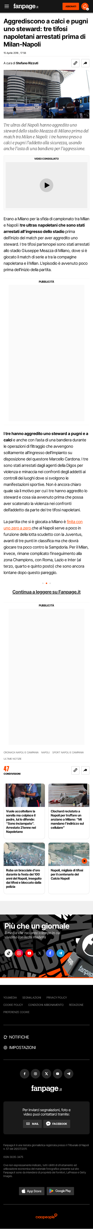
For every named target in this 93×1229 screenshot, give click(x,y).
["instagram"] (19, 953)
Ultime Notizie (12, 759)
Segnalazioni (31, 997)
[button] (85, 63)
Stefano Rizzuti (27, 63)
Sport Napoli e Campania (68, 752)
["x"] (40, 953)
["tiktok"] (9, 953)
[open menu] (5, 6)
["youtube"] (29, 953)
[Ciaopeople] (46, 1217)
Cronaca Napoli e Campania (21, 752)
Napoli (45, 752)
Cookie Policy (13, 1004)
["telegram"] (60, 953)
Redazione (76, 1004)
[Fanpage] (46, 1088)
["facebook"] (50, 953)
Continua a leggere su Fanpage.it (46, 592)
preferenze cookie (16, 1012)
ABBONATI (70, 6)
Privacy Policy (56, 997)
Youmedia (10, 997)
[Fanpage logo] (26, 6)
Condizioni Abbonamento (46, 1004)
